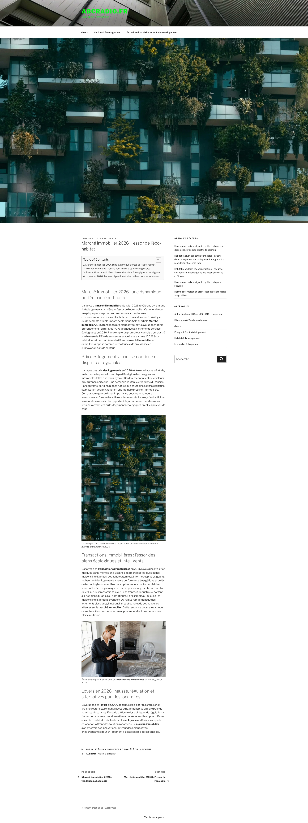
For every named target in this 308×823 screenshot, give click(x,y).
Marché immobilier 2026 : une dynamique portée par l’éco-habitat (120, 264)
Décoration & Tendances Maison (191, 320)
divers (84, 32)
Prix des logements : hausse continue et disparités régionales (118, 268)
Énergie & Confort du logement (190, 332)
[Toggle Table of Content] (156, 260)
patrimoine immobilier (101, 754)
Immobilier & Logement (186, 344)
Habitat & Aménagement (107, 32)
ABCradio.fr (104, 11)
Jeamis (111, 238)
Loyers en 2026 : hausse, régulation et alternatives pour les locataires (122, 276)
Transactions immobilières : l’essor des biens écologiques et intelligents (123, 272)
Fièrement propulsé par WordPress (98, 807)
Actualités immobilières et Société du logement (152, 32)
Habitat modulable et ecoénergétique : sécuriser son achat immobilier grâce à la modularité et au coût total (198, 272)
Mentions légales (154, 817)
